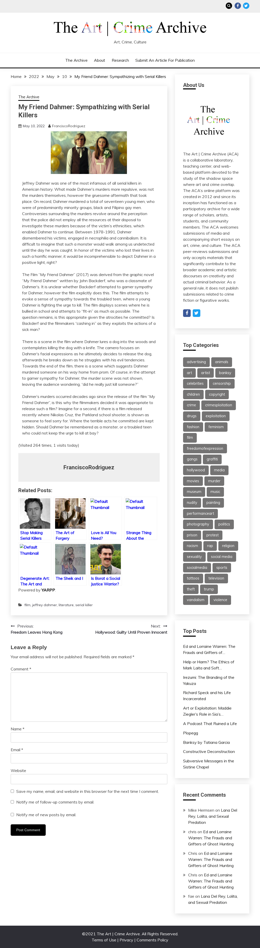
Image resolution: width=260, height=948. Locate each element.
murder (214, 481)
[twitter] (196, 313)
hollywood (196, 470)
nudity (192, 502)
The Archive (76, 60)
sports (221, 567)
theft (191, 589)
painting (213, 502)
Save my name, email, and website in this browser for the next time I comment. (87, 791)
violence (220, 600)
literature (66, 605)
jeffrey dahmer (44, 605)
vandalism (195, 600)
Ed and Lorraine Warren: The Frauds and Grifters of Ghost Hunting (211, 837)
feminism (216, 427)
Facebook (238, 6)
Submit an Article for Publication (165, 60)
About (99, 60)
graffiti (212, 459)
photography (198, 524)
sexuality (194, 556)
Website (18, 770)
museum (194, 491)
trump (209, 589)
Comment (21, 668)
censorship (222, 383)
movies (193, 481)
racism (192, 545)
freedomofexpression (205, 448)
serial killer (84, 605)
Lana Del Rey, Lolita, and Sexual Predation (212, 816)
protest (212, 535)
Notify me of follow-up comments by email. (55, 802)
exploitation (216, 416)
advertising (196, 362)
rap (210, 545)
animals (221, 362)
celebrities (195, 383)
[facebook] (187, 313)
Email (17, 749)
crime (191, 405)
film (27, 605)
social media (221, 556)
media (219, 470)
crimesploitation (218, 405)
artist (205, 373)
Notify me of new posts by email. (46, 814)
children (193, 394)
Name (17, 728)
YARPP (48, 589)
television (216, 578)
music (215, 491)
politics (224, 524)
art (189, 373)
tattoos (193, 578)
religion (228, 545)
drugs (192, 416)
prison (192, 535)
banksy (225, 373)
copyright (217, 394)
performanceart (200, 513)
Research (120, 60)
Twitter (246, 6)
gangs (192, 459)
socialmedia (197, 567)
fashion (193, 427)
